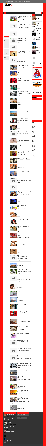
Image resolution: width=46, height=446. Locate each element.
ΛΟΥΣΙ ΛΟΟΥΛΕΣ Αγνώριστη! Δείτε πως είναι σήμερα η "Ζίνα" (10, 441)
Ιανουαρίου (33, 125)
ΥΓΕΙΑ (5, 57)
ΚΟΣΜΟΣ (5, 49)
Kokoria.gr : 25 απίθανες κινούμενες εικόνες (23, 104)
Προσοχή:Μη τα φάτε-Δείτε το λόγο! (22, 291)
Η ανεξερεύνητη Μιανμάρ (21, 98)
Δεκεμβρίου (33, 126)
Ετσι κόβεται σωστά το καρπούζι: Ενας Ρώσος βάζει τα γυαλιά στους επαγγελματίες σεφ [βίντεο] (24, 234)
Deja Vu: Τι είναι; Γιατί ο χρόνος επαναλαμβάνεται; (21, 305)
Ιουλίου (33, 130)
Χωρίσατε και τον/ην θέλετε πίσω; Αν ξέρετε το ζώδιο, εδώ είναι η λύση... (24, 152)
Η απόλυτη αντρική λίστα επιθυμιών (22, 65)
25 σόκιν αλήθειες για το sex (21, 249)
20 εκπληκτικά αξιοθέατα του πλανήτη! (22, 297)
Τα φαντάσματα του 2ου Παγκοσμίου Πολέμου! (24, 91)
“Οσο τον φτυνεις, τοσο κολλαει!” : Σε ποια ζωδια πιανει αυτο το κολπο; (10, 427)
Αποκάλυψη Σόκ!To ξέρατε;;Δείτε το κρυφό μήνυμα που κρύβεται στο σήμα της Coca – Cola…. (23, 312)
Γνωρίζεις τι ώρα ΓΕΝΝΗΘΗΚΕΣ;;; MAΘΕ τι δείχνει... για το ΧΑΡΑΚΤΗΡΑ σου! (23, 58)
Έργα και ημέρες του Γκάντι (21, 145)
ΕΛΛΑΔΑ (5, 46)
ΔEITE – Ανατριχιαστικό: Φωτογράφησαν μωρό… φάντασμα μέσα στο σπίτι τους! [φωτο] (24, 256)
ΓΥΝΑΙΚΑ (5, 43)
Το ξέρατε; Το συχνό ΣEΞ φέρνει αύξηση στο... (23, 212)
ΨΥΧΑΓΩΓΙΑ (25, 418)
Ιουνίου (33, 131)
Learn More (36, 1)
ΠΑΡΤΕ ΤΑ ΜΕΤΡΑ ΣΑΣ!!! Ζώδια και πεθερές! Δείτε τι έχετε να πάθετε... (24, 172)
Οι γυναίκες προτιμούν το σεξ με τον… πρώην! (24, 348)
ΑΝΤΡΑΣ (5, 40)
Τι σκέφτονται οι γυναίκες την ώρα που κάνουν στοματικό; (10, 414)
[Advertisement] (30, 6)
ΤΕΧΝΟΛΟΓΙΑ (6, 56)
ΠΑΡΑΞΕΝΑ (5, 50)
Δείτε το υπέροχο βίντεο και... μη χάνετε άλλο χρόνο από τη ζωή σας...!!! (23, 52)
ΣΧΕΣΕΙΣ (5, 54)
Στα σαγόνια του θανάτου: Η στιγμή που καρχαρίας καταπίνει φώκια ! (23, 370)
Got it (39, 1)
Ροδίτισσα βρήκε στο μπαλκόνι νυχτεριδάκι (23, 405)
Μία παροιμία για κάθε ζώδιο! (21, 178)
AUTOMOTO (5, 37)
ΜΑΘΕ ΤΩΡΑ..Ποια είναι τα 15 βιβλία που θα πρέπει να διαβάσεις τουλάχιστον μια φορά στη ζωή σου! (24, 24)
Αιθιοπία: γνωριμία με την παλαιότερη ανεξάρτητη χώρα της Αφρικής (22, 391)
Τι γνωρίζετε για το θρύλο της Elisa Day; (22, 326)
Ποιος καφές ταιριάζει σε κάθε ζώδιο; (22, 164)
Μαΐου (32, 122)
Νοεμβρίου (33, 127)
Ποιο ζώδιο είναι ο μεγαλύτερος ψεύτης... (23, 138)
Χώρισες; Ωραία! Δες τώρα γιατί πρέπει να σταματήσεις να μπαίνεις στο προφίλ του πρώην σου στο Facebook (23, 341)
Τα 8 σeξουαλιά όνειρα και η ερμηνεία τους (23, 118)
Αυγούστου (33, 149)
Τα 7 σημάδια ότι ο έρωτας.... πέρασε (22, 185)
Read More (19, 21)
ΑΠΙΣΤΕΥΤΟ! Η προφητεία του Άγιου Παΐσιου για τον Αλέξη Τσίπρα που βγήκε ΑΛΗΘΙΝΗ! (10, 431)
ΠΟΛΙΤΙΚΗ (5, 53)
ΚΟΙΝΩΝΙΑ (5, 47)
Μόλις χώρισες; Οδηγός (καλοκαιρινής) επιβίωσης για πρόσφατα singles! (23, 334)
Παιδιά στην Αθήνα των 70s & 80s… (22, 131)
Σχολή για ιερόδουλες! (20, 78)
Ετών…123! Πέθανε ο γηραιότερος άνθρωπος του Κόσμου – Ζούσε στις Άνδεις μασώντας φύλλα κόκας (23, 398)
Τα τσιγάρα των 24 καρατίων (21, 319)
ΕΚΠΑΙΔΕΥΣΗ (6, 44)
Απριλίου (33, 123)
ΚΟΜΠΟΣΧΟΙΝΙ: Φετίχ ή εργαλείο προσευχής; (24, 363)
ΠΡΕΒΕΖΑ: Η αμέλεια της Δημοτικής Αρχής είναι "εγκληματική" (9, 419)
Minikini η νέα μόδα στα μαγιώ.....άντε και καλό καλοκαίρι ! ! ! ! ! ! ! (10, 423)
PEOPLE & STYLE (5, 39)
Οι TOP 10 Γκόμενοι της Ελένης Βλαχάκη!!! (23, 38)
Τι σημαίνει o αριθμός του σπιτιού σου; (22, 269)
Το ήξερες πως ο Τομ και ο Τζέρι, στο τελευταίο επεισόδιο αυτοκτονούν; (24, 17)
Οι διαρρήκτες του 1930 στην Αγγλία (22, 158)
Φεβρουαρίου (33, 144)
